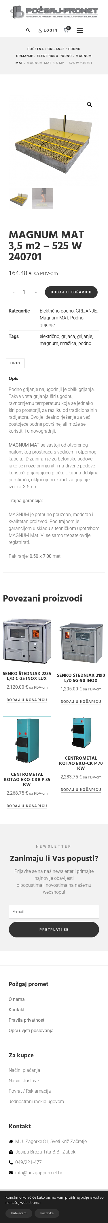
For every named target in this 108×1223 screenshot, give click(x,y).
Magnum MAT (54, 318)
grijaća (68, 336)
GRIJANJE (56, 49)
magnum (49, 343)
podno (84, 343)
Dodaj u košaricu (71, 292)
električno (49, 336)
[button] (28, 30)
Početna (35, 49)
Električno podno (54, 56)
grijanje (84, 336)
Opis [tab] (15, 363)
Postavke (47, 1213)
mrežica (68, 343)
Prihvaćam (18, 1213)
